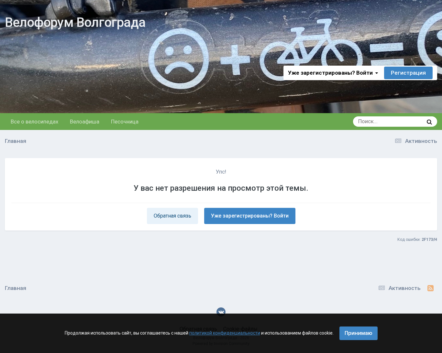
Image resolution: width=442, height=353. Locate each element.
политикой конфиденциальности (224, 333)
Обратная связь (172, 216)
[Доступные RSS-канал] (430, 288)
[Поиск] (429, 121)
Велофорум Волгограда (75, 22)
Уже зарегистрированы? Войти (331, 73)
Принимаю (358, 333)
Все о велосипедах (34, 121)
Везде (407, 121)
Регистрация (408, 73)
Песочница (124, 121)
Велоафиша (84, 121)
